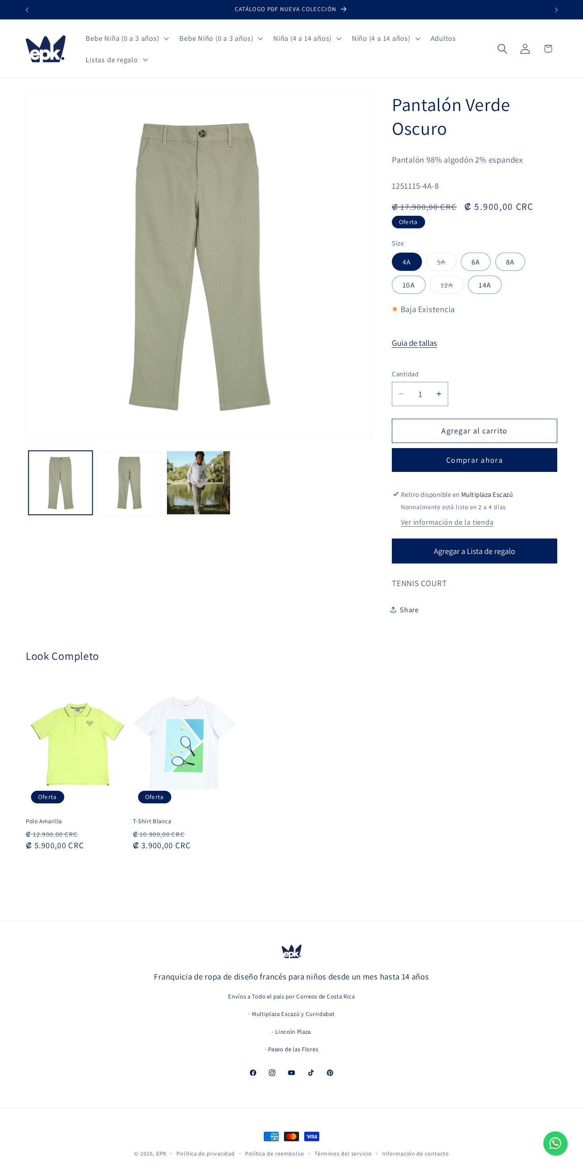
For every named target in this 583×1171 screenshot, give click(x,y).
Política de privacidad (205, 1153)
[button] (126, 38)
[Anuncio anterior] (27, 9)
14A (485, 284)
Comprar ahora (474, 460)
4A (407, 261)
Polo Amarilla (44, 821)
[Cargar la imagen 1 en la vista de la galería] (60, 483)
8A (510, 261)
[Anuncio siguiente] (556, 9)
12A (452, 287)
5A (446, 264)
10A (409, 284)
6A (476, 261)
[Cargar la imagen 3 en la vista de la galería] (198, 483)
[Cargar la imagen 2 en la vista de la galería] (129, 483)
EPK (161, 1153)
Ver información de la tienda (447, 521)
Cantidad (405, 374)
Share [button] (409, 609)
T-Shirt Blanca (152, 821)
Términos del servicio (343, 1153)
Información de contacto (415, 1153)
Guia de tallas (414, 342)
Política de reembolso (274, 1153)
